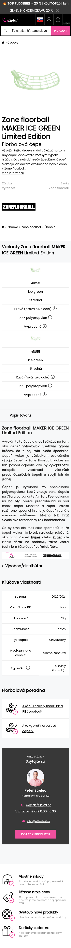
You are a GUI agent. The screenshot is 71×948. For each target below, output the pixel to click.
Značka (12, 227)
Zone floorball (59, 188)
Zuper (57, 537)
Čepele (12, 42)
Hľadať (60, 30)
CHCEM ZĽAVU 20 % (38, 10)
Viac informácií (13, 173)
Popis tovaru (20, 415)
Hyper (35, 537)
